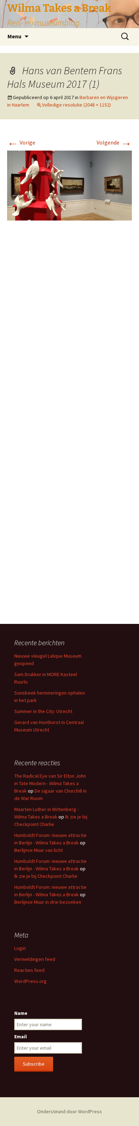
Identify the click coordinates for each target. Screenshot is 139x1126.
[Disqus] (69, 332)
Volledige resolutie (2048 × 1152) (76, 105)
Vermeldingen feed (34, 959)
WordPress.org (30, 981)
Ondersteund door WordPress (69, 1111)
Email (20, 1036)
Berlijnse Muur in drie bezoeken (47, 902)
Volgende (114, 142)
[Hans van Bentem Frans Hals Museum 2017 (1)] (69, 184)
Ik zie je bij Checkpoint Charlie (45, 876)
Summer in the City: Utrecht (43, 711)
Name (20, 1013)
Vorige (21, 142)
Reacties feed (29, 970)
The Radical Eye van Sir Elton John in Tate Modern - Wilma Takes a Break (50, 783)
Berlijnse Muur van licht (38, 850)
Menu (14, 36)
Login (20, 948)
